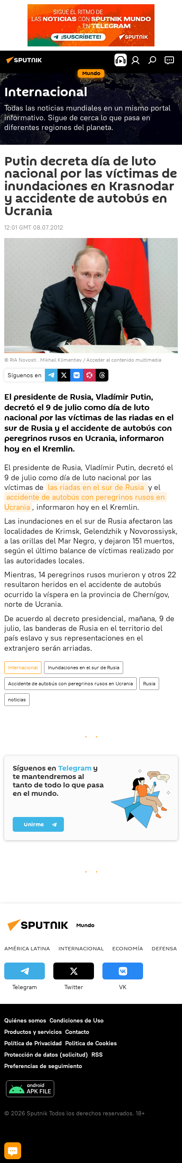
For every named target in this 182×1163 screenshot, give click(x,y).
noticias (17, 699)
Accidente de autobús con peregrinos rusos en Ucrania (70, 683)
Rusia (149, 683)
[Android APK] (30, 1089)
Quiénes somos (25, 1020)
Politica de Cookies (91, 1043)
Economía (127, 948)
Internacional (23, 667)
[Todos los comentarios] (12, 1150)
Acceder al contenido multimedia (123, 360)
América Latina (27, 948)
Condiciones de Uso (77, 1020)
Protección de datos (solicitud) (46, 1054)
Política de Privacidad (33, 1043)
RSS (97, 1054)
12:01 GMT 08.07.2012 (33, 227)
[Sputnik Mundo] (25, 63)
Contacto (77, 1032)
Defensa (164, 948)
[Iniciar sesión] (135, 59)
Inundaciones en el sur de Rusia (83, 667)
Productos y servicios (33, 1032)
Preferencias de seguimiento (43, 1066)
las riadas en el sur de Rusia (97, 487)
